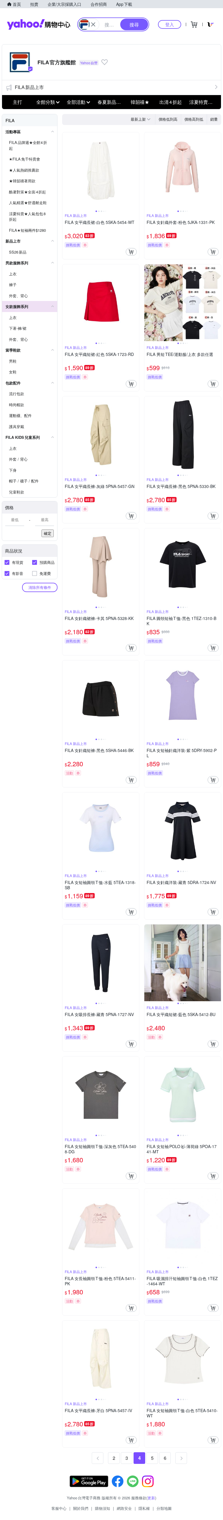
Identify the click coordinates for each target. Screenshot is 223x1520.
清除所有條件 (39, 587)
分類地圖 (164, 1508)
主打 (17, 102)
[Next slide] (135, 170)
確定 (47, 533)
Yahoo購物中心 (38, 24)
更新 (151, 1498)
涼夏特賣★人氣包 (203, 102)
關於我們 (80, 1508)
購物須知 (102, 1508)
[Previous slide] (66, 170)
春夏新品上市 (111, 102)
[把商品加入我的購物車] (131, 252)
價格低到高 (168, 119)
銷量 (214, 119)
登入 (169, 24)
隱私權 (144, 1508)
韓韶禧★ (140, 102)
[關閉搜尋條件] (93, 24)
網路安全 (124, 1508)
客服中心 (58, 1508)
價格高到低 (193, 119)
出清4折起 (170, 102)
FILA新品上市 (29, 87)
